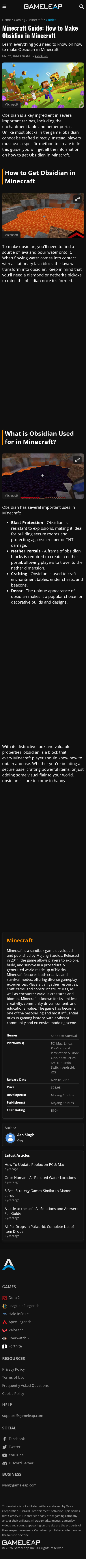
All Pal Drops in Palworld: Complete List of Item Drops (39, 1229)
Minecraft (35, 20)
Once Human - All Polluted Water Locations (40, 1177)
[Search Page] (81, 6)
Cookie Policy (13, 1393)
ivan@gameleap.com (19, 1485)
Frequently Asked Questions (25, 1385)
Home (6, 20)
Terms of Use (13, 1377)
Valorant (16, 1330)
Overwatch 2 (19, 1338)
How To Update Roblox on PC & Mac (35, 1164)
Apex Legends (20, 1321)
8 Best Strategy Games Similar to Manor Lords (38, 1193)
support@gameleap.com (22, 1415)
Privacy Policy (13, 1369)
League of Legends (24, 1305)
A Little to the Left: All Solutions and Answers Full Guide (41, 1211)
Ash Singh (41, 56)
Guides (51, 20)
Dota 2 (14, 1297)
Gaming (19, 20)
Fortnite (15, 1346)
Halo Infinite (19, 1313)
